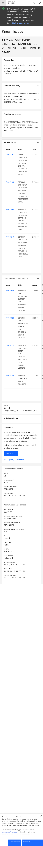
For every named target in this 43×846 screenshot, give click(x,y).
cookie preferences (9, 832)
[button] (41, 815)
